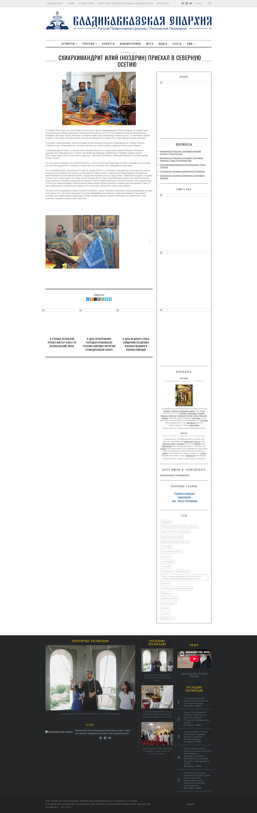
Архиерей (68, 43)
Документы (184, 144)
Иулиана (183, 413)
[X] (95, 299)
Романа (197, 444)
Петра (196, 416)
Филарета (191, 423)
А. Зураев (165, 566)
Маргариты (194, 425)
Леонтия (203, 416)
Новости (108, 43)
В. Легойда (166, 547)
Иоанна (201, 413)
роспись (165, 613)
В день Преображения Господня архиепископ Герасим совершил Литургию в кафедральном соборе (99, 344)
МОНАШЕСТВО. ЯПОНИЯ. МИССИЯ (194, 674)
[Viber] (99, 299)
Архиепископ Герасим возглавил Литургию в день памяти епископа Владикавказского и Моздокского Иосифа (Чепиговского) (197, 779)
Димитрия (181, 416)
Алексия (172, 416)
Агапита (180, 444)
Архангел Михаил (169, 598)
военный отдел (168, 603)
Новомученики (130, 43)
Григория (196, 418)
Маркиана (192, 413)
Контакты (163, 3)
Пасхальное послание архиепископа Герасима (182, 171)
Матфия (166, 411)
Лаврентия (188, 442)
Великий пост (167, 618)
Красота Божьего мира (171, 537)
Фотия (189, 416)
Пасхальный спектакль (171, 552)
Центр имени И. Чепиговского (174, 475)
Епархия (89, 43)
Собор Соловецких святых (183, 411)
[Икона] (184, 406)
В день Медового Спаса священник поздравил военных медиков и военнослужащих (136, 344)
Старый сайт (86, 3)
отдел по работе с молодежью (175, 532)
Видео (163, 43)
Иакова (164, 416)
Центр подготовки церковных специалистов (125, 3)
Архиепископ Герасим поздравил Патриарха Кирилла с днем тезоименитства (181, 159)
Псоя (202, 411)
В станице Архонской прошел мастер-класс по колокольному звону (62, 342)
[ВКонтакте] (87, 299)
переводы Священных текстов (175, 542)
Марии (165, 418)
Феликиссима (168, 444)
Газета (177, 43)
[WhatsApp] (102, 299)
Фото (150, 43)
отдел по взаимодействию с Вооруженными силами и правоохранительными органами (181, 577)
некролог (165, 557)
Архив (71, 3)
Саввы (165, 453)
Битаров (165, 583)
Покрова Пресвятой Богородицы (176, 588)
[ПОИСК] (209, 3)
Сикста (197, 442)
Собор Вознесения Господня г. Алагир (178, 527)
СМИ (190, 43)
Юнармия (165, 593)
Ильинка (165, 608)
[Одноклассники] (91, 299)
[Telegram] (110, 299)
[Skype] (106, 299)
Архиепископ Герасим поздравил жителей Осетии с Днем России (180, 152)
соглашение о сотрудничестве (175, 571)
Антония (204, 420)
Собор (163, 449)
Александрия (167, 561)
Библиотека (55, 3)
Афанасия (190, 456)
